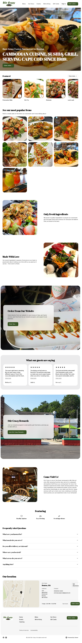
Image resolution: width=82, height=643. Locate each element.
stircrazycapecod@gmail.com (62, 593)
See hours (65, 603)
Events (39, 4)
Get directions (76, 585)
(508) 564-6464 (58, 591)
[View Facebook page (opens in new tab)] (3, 638)
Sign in (64, 4)
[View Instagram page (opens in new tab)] (6, 638)
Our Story (31, 4)
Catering (21, 622)
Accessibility (34, 630)
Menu (24, 4)
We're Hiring (46, 4)
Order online (75, 604)
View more (8, 378)
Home (21, 617)
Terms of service (24, 630)
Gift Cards (56, 4)
